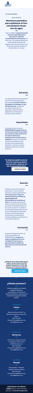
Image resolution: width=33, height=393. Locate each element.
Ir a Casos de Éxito (11, 14)
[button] (7, 68)
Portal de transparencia (20, 390)
